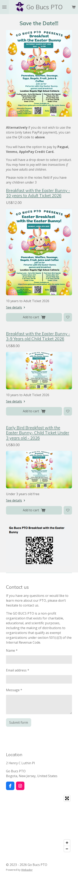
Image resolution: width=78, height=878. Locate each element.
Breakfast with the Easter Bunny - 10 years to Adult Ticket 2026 (38, 193)
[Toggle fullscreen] (67, 798)
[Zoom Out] (67, 849)
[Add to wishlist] (68, 317)
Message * (14, 690)
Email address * (17, 670)
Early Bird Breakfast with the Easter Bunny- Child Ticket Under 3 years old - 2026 (37, 433)
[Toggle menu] (4, 7)
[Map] (39, 823)
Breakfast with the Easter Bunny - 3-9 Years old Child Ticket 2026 (38, 336)
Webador (27, 870)
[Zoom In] (67, 843)
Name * (12, 650)
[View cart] (73, 7)
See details (14, 307)
